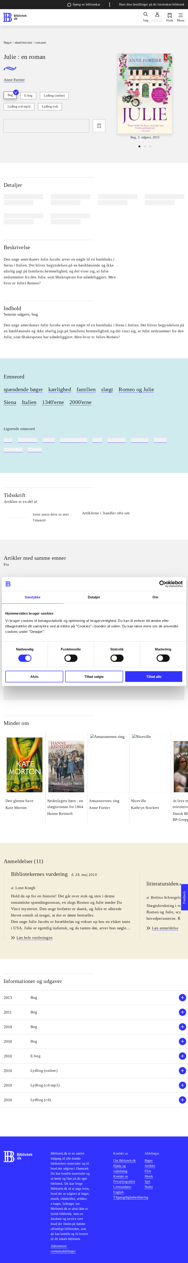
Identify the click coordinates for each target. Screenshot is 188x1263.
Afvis (34, 676)
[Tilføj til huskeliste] (99, 125)
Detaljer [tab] (94, 597)
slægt (107, 389)
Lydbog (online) (54, 95)
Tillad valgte (94, 676)
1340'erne (53, 402)
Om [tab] (155, 597)
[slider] (145, 97)
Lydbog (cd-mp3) (19, 106)
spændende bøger (23, 389)
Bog (10, 95)
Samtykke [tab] (33, 597)
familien (86, 389)
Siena (10, 402)
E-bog (28, 95)
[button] (94, 997)
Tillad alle (153, 676)
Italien (29, 402)
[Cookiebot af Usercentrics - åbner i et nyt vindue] (163, 584)
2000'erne (80, 402)
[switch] (70, 658)
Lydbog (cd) (50, 106)
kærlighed (59, 389)
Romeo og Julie (136, 389)
